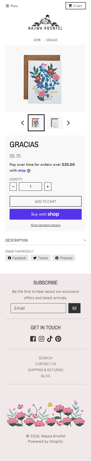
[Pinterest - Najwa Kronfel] (58, 339)
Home (37, 40)
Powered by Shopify (45, 441)
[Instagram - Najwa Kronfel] (41, 339)
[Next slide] (68, 123)
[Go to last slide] (23, 123)
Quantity (16, 179)
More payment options (45, 225)
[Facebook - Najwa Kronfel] (33, 339)
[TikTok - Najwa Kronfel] (50, 339)
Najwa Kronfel (53, 436)
